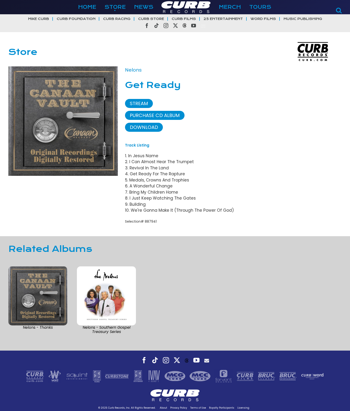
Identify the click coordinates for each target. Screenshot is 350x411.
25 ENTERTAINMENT (223, 19)
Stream (139, 103)
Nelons (133, 70)
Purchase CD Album (155, 115)
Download (144, 127)
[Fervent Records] (224, 376)
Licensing (243, 408)
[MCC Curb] (200, 376)
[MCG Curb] (175, 376)
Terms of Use (198, 408)
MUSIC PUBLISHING (303, 19)
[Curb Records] (36, 376)
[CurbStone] (117, 376)
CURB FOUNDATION (76, 19)
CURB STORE (151, 19)
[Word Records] (55, 376)
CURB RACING (116, 19)
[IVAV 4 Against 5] (154, 376)
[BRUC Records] (267, 376)
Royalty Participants (221, 408)
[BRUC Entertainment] (288, 376)
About (163, 408)
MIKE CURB (38, 19)
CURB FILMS (184, 19)
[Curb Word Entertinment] (312, 376)
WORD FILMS (263, 19)
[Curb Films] (245, 376)
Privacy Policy (178, 408)
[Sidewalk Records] (97, 376)
